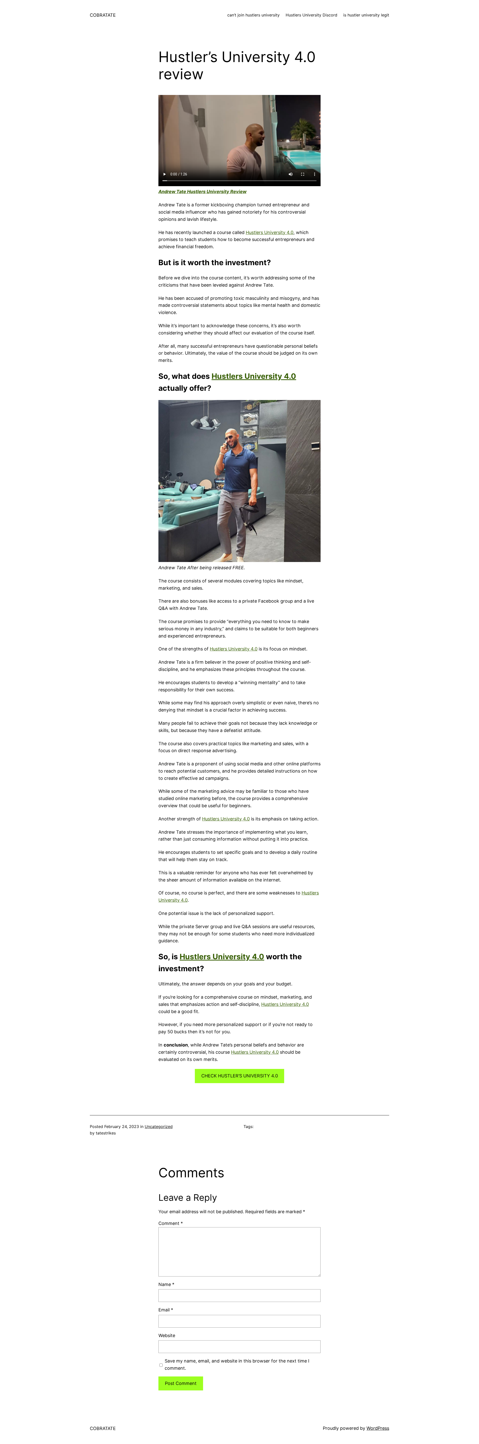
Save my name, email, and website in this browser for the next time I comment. (237, 1364)
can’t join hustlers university (253, 14)
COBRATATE (103, 15)
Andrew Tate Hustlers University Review (202, 191)
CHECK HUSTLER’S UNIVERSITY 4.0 (239, 1075)
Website (166, 1335)
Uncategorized (159, 1126)
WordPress (377, 1428)
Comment (170, 1223)
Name (166, 1284)
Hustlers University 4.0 (269, 232)
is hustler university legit (366, 14)
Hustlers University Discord (311, 14)
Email (165, 1309)
